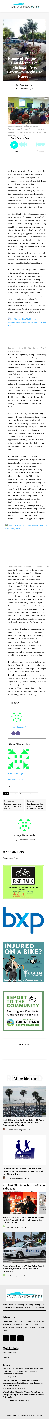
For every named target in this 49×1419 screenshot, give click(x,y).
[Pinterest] (27, 1051)
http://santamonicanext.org (24, 840)
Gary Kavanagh (26, 85)
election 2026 (8, 1388)
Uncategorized (24, 53)
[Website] (18, 733)
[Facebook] (15, 1051)
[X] (21, 1051)
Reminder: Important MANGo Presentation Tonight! (12, 806)
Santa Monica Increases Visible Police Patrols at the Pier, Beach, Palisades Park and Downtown (23, 1268)
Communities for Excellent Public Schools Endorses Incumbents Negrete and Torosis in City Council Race (23, 1171)
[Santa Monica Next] (25, 5)
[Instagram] (13, 1338)
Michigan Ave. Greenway (28, 794)
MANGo (14, 794)
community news (10, 1400)
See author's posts (15, 779)
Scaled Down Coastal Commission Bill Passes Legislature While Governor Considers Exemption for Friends (23, 1122)
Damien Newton (12, 1130)
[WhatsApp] (34, 1051)
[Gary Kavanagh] (24, 824)
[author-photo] (4, 1130)
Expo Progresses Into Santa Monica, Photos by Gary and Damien (35, 806)
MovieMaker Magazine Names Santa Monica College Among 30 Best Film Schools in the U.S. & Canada (23, 1220)
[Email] (13, 733)
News (5, 1377)
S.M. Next (10, 1227)
